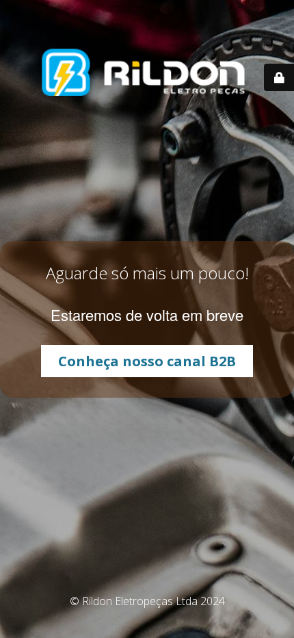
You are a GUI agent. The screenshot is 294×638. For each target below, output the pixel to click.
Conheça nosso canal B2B (147, 361)
